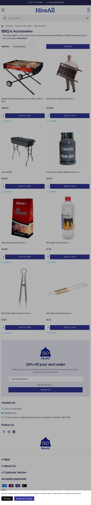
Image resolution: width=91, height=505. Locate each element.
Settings (7, 498)
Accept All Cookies (24, 498)
